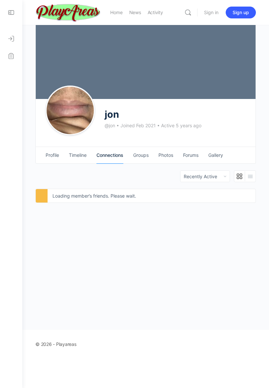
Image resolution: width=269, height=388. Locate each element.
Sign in (211, 12)
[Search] (188, 12)
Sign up (241, 12)
